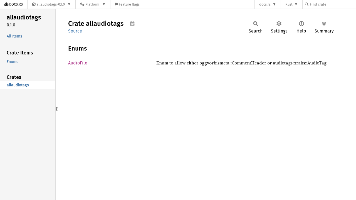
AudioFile (77, 63)
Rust (289, 4)
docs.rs (265, 4)
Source (75, 31)
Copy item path (132, 23)
